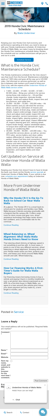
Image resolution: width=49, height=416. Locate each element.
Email (4, 354)
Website (4, 357)
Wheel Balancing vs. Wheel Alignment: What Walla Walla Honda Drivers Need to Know (21, 236)
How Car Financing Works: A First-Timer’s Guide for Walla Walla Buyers (23, 270)
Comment (5, 333)
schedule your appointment (16, 176)
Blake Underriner (26, 33)
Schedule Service (24, 60)
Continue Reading (11, 225)
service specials (36, 172)
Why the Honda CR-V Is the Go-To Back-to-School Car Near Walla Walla (23, 200)
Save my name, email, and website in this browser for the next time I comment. (5, 369)
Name (4, 350)
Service (19, 311)
